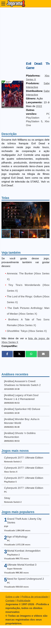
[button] (47, 215)
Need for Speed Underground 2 (25, 578)
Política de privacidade (34, 596)
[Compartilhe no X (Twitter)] (19, 354)
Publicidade (23, 600)
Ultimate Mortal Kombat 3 (21, 564)
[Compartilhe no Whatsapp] (31, 354)
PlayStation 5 (34, 121)
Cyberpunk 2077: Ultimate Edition (23, 457)
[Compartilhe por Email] (43, 354)
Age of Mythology (17, 536)
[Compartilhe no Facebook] (7, 354)
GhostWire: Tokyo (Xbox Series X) (27, 331)
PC (48, 113)
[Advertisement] (25, 34)
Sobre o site (12, 596)
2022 (39, 106)
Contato (10, 600)
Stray (7, 498)
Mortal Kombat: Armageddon (24, 550)
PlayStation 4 (38, 117)
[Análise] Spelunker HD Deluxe (22, 409)
